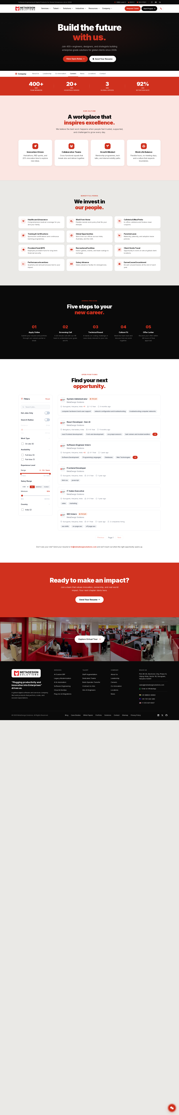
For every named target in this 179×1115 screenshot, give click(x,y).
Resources (93, 8)
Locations (92, 73)
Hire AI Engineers (88, 690)
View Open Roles (74, 59)
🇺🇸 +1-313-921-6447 (147, 703)
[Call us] (161, 8)
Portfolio (99, 715)
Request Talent (133, 8)
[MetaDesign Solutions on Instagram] (151, 2)
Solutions (67, 8)
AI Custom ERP (59, 674)
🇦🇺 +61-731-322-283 (147, 699)
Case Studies (76, 715)
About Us (35, 73)
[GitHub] (166, 715)
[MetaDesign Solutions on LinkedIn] (160, 2)
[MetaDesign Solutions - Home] (25, 9)
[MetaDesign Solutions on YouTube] (156, 2)
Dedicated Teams (89, 678)
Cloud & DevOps (60, 690)
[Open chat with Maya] (172, 1108)
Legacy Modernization (62, 678)
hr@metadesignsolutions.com (84, 547)
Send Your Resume (104, 59)
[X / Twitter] (162, 715)
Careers (73, 73)
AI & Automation (60, 682)
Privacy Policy (136, 715)
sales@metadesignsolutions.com (151, 685)
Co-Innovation (60, 73)
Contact (103, 73)
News (82, 73)
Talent (56, 8)
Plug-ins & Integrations (62, 694)
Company (106, 8)
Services (45, 8)
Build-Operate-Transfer (91, 682)
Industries (80, 8)
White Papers (88, 715)
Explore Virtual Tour (88, 639)
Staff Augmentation (89, 674)
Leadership (47, 73)
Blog (66, 715)
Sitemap (125, 715)
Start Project (148, 9)
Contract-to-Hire (88, 686)
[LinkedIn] (158, 715)
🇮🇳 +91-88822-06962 (147, 695)
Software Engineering (62, 686)
